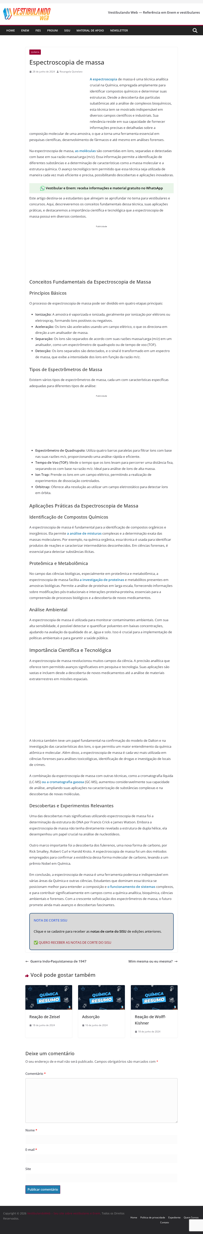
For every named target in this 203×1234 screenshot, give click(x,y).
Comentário (35, 1073)
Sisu (67, 30)
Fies (38, 30)
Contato (164, 1222)
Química (35, 52)
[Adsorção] (101, 988)
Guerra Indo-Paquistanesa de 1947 (58, 961)
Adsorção (91, 1016)
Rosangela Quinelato (71, 71)
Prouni (52, 30)
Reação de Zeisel (44, 1016)
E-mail (31, 1149)
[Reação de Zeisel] (48, 988)
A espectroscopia (103, 79)
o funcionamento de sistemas (131, 886)
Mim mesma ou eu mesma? (150, 961)
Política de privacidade (152, 1217)
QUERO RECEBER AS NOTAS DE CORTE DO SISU (75, 942)
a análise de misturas (84, 533)
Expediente (174, 1217)
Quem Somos (191, 1217)
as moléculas (85, 151)
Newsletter (119, 30)
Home (10, 30)
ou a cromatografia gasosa (63, 782)
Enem (25, 30)
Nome (31, 1130)
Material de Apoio (90, 30)
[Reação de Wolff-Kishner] (154, 988)
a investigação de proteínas (102, 579)
